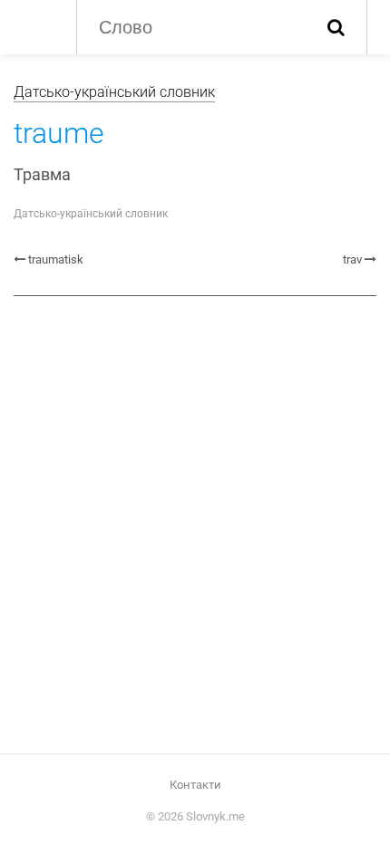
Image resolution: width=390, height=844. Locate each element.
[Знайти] (336, 27)
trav (352, 259)
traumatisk (55, 259)
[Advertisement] (195, 518)
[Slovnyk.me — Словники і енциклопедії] (36, 25)
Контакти (195, 784)
